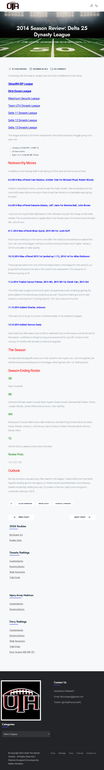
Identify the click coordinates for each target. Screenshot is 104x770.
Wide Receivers (17, 572)
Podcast (79, 753)
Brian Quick (44, 503)
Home (25, 42)
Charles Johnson (63, 503)
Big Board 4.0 (16, 535)
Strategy (35, 42)
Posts (53, 753)
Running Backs (17, 566)
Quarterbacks (16, 561)
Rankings (62, 753)
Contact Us (91, 753)
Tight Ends (15, 577)
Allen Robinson (25, 503)
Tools (71, 753)
